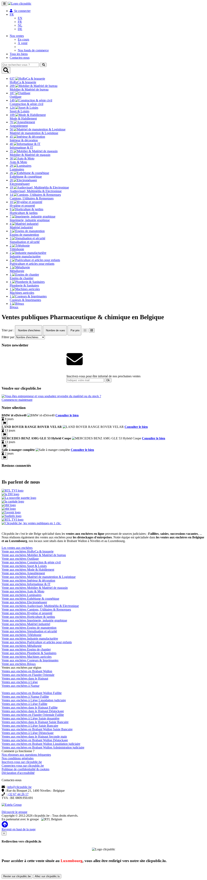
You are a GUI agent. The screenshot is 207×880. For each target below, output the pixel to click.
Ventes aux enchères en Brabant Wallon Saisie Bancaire (37, 729)
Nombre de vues (55, 330)
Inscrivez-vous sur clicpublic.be (22, 762)
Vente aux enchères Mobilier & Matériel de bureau (34, 555)
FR (20, 21)
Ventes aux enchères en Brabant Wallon (27, 671)
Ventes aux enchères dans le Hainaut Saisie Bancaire (35, 722)
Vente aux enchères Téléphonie (21, 635)
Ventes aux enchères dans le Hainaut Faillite (30, 707)
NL (20, 25)
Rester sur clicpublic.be (17, 876)
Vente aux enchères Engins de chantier (26, 649)
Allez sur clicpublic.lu (47, 876)
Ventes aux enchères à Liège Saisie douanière (30, 718)
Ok (108, 380)
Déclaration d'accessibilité (18, 773)
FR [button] (12, 14)
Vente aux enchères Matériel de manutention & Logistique (39, 577)
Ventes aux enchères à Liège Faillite (24, 704)
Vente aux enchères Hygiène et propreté (27, 613)
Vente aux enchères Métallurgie (22, 645)
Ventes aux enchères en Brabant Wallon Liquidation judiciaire (41, 743)
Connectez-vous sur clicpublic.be (23, 765)
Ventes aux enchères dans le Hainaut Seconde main (34, 736)
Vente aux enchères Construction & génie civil (31, 562)
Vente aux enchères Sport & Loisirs (24, 566)
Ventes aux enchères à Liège (20, 682)
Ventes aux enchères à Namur (20, 685)
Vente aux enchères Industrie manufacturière (30, 638)
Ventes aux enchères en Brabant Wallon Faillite (32, 693)
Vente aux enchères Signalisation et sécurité (29, 631)
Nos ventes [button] (17, 36)
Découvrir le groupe (14, 812)
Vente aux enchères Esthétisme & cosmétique (30, 598)
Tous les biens (19, 54)
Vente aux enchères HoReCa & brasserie (28, 551)
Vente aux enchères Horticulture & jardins (28, 616)
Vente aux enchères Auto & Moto (23, 591)
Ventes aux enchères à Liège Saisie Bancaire (30, 725)
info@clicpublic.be (19, 787)
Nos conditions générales (18, 758)
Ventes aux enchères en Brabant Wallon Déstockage (35, 740)
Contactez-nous (20, 57)
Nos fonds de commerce (33, 50)
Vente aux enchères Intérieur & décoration (28, 580)
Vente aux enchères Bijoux (19, 664)
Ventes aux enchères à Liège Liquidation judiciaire (34, 700)
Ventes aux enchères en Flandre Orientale (28, 675)
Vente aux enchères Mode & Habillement (28, 569)
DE (20, 29)
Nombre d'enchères (28, 330)
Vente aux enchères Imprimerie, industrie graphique (34, 620)
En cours (23, 39)
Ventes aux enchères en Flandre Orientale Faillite (33, 714)
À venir (22, 43)
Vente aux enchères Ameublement (23, 573)
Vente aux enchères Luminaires (21, 595)
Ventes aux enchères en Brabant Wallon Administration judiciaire (43, 747)
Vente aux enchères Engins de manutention (29, 627)
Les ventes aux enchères (17, 547)
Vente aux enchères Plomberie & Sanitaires (29, 653)
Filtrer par (8, 337)
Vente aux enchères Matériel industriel (26, 624)
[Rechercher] (43, 65)
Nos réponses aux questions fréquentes (26, 754)
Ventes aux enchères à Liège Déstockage (28, 733)
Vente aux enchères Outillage (20, 558)
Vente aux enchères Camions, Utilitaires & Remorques (36, 609)
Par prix (75, 330)
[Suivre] (4, 423)
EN (20, 18)
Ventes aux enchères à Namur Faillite (25, 696)
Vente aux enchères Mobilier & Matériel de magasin (35, 587)
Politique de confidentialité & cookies (25, 769)
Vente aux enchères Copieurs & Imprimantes (30, 660)
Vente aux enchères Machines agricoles (27, 656)
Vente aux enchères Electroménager (24, 602)
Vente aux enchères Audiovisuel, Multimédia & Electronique (40, 606)
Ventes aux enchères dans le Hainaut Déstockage (33, 711)
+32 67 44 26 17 (18, 794)
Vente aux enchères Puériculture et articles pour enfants (37, 642)
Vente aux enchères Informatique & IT (26, 584)
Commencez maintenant (17, 399)
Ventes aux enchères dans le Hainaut (25, 678)
